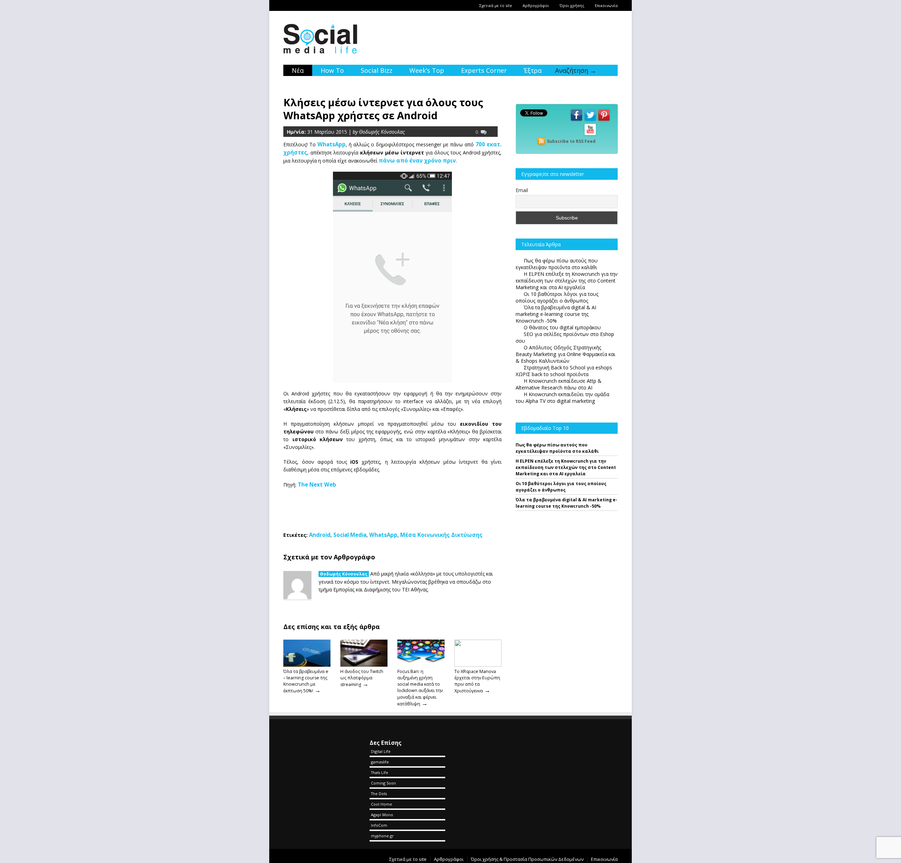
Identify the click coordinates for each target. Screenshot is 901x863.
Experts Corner (484, 70)
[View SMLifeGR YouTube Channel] (590, 134)
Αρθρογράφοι (536, 5)
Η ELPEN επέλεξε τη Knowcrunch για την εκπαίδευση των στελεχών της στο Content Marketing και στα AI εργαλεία (566, 467)
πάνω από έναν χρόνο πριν (417, 160)
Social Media (349, 534)
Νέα (298, 70)
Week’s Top (426, 70)
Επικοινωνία (606, 5)
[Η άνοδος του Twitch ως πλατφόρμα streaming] (364, 665)
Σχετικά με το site (495, 5)
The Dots (379, 793)
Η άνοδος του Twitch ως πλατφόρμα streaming (361, 677)
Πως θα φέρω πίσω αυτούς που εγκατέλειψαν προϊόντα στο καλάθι (557, 448)
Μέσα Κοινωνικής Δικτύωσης (441, 534)
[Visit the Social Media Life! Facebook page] (576, 120)
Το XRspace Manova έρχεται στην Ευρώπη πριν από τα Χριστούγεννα (477, 681)
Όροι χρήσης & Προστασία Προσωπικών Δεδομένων (527, 859)
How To (332, 70)
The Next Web (317, 484)
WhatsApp (383, 534)
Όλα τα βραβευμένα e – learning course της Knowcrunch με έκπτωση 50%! (305, 681)
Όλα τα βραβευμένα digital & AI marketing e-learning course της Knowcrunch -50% (566, 503)
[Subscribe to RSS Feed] (541, 141)
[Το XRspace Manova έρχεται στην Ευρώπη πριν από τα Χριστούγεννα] (478, 665)
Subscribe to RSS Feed (571, 141)
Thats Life (379, 772)
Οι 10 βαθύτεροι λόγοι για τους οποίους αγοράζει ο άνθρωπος (561, 487)
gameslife (380, 761)
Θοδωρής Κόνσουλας (343, 574)
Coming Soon (383, 783)
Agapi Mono (382, 814)
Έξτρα (533, 70)
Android (319, 534)
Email (522, 190)
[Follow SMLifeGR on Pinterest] (604, 120)
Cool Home (381, 804)
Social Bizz (376, 70)
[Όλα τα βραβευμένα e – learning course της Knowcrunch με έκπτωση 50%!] (306, 665)
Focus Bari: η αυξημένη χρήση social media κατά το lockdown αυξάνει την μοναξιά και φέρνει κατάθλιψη (420, 687)
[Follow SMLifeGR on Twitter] (590, 120)
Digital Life (381, 751)
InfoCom (379, 825)
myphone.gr (382, 835)
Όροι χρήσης (572, 5)
